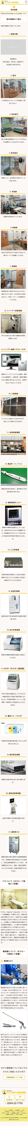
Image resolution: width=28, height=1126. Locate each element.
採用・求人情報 (19, 1114)
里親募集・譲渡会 (15, 1113)
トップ (5, 1110)
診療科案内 (17, 1110)
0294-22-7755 (15, 1103)
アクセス (13, 1111)
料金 (23, 1110)
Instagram (24, 1113)
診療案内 (11, 1110)
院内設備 (7, 1111)
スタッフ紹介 (20, 1111)
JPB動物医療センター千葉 (14, 1077)
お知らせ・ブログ (5, 1113)
